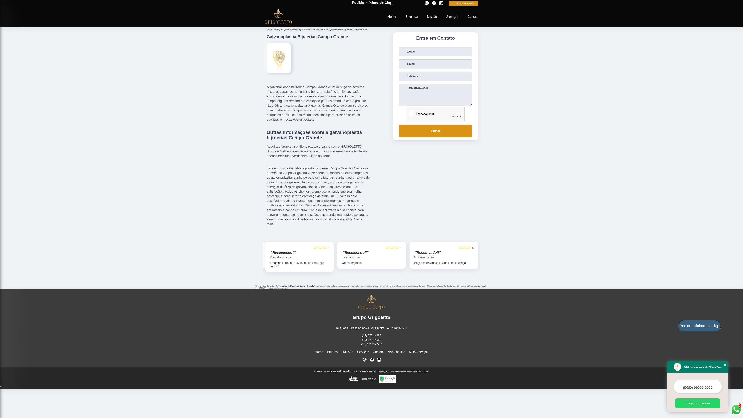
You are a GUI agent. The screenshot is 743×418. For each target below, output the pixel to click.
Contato (472, 16)
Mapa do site (396, 352)
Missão (432, 16)
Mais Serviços (418, 352)
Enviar (435, 131)
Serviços (452, 16)
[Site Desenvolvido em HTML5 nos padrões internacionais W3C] (369, 379)
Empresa (411, 16)
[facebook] (434, 3)
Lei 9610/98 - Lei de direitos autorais (271, 288)
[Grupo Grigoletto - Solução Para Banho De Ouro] (278, 24)
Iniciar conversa (698, 403)
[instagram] (441, 3)
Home (392, 16)
